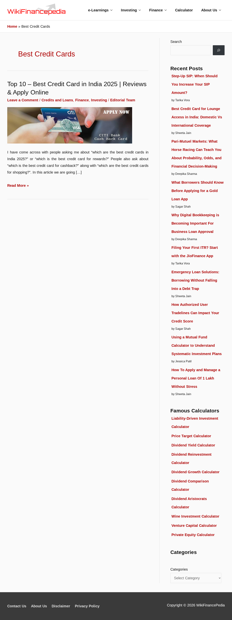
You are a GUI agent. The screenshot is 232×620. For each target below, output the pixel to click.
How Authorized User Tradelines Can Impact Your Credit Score (195, 313)
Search (176, 42)
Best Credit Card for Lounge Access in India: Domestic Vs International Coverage (196, 117)
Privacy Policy (87, 606)
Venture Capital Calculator (194, 526)
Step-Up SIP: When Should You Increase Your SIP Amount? (194, 84)
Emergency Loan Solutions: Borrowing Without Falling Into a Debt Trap (195, 280)
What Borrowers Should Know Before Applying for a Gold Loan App (197, 190)
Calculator (184, 10)
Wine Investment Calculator (195, 516)
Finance (156, 10)
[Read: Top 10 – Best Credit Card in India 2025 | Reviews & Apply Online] (69, 125)
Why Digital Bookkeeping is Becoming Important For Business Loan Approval (195, 223)
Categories (179, 569)
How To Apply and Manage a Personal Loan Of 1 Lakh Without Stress (195, 378)
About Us (209, 10)
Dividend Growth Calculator (195, 472)
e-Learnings (98, 10)
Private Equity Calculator (193, 535)
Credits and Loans (57, 100)
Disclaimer (61, 606)
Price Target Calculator (191, 436)
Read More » (18, 186)
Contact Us (16, 606)
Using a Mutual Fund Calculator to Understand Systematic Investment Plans (196, 345)
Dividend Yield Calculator (193, 445)
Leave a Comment (22, 100)
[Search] (219, 50)
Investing (129, 10)
